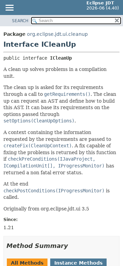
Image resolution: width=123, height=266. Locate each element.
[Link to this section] (73, 245)
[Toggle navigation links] (9, 8)
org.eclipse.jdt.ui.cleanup (57, 34)
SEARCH (20, 20)
